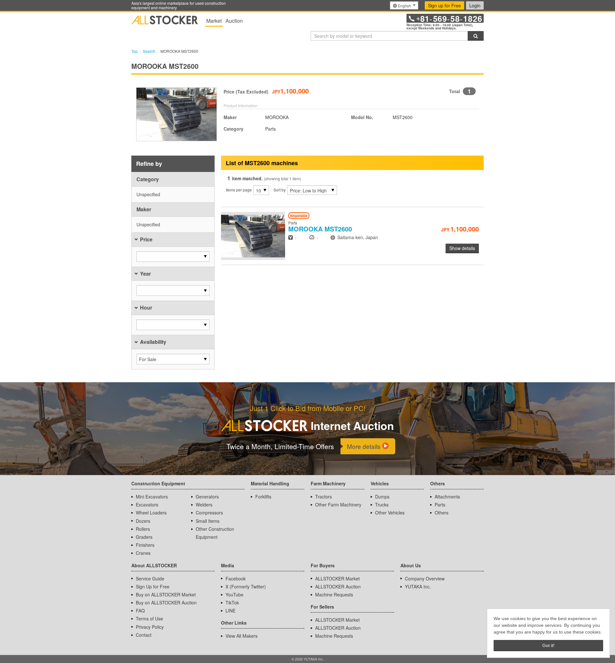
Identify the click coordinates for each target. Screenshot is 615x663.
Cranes (143, 553)
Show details (462, 248)
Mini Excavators (152, 496)
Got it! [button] (548, 645)
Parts (440, 504)
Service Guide (150, 578)
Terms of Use (149, 618)
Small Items (207, 521)
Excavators (147, 504)
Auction (234, 20)
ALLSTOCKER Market (337, 578)
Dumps (382, 496)
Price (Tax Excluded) (246, 91)
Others (441, 512)
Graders (144, 537)
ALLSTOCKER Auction (338, 586)
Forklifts (263, 496)
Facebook (236, 578)
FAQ (140, 610)
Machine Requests (334, 594)
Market (214, 20)
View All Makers (242, 636)
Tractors (323, 496)
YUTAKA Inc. (418, 586)
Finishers (145, 545)
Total (454, 91)
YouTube (234, 594)
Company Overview (425, 578)
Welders (204, 504)
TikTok (232, 602)
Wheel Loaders (151, 512)
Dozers (143, 521)
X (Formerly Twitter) (246, 586)
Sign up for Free (444, 5)
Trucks (382, 504)
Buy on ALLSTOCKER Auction (166, 602)
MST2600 (320, 228)
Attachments (447, 496)
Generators (207, 496)
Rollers (143, 529)
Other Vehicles (390, 512)
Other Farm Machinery (338, 504)
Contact (144, 635)
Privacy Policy (150, 627)
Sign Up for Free (152, 586)
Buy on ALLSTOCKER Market (166, 594)
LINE (230, 610)
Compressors (209, 512)
